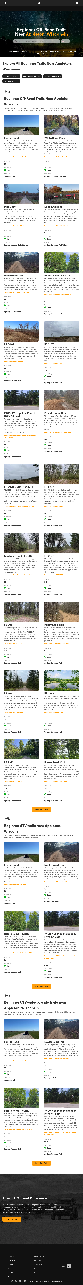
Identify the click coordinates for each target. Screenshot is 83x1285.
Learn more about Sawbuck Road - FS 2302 (21, 564)
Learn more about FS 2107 (62, 564)
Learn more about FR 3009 (21, 353)
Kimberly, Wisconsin (57, 51)
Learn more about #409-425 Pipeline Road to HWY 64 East (21, 424)
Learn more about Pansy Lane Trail (62, 633)
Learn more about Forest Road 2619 (62, 771)
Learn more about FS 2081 (21, 633)
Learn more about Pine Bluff (21, 215)
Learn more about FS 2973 (62, 495)
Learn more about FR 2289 (62, 702)
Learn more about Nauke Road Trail (21, 284)
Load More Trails (41, 810)
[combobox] (38, 41)
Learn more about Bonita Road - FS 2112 (62, 284)
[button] (11, 76)
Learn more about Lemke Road (21, 146)
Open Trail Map (12, 1219)
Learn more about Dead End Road (62, 215)
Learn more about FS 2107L (62, 353)
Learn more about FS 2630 (21, 702)
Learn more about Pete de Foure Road (62, 424)
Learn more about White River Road (62, 146)
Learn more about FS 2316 (21, 771)
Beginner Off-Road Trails (23, 25)
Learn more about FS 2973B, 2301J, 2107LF (21, 495)
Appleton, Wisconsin (39, 51)
